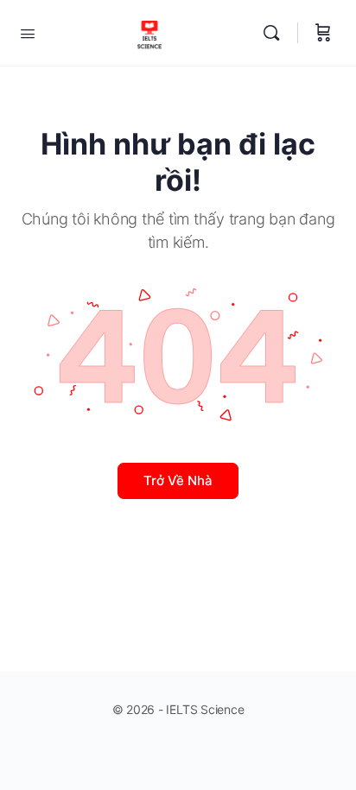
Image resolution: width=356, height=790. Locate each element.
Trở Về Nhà (178, 480)
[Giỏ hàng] (323, 33)
